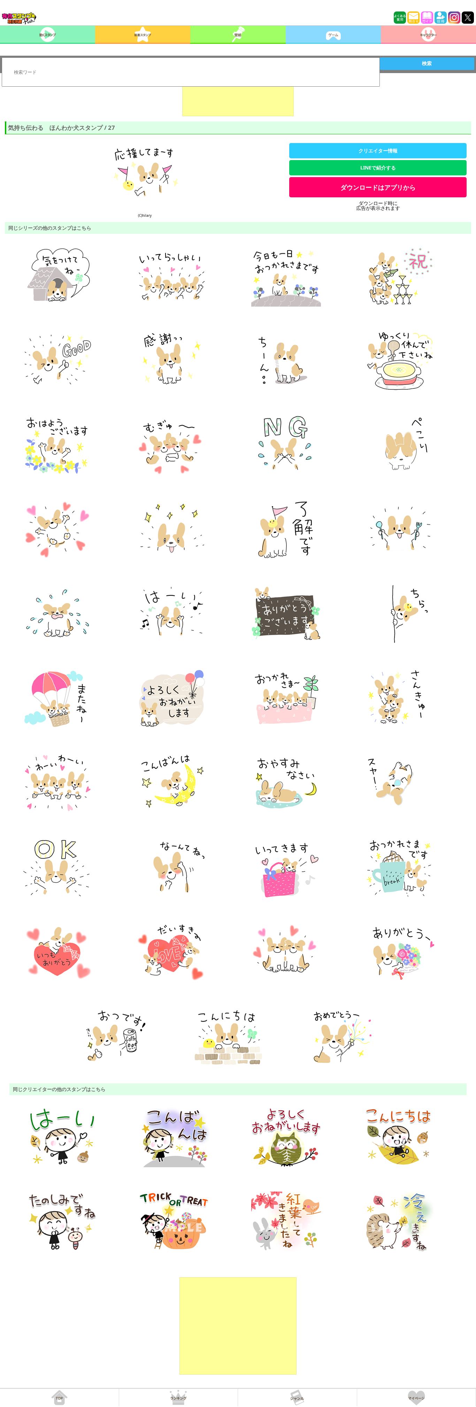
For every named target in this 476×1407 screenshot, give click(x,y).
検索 (427, 63)
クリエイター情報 (378, 150)
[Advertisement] (238, 98)
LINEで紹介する (378, 167)
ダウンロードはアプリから (378, 187)
